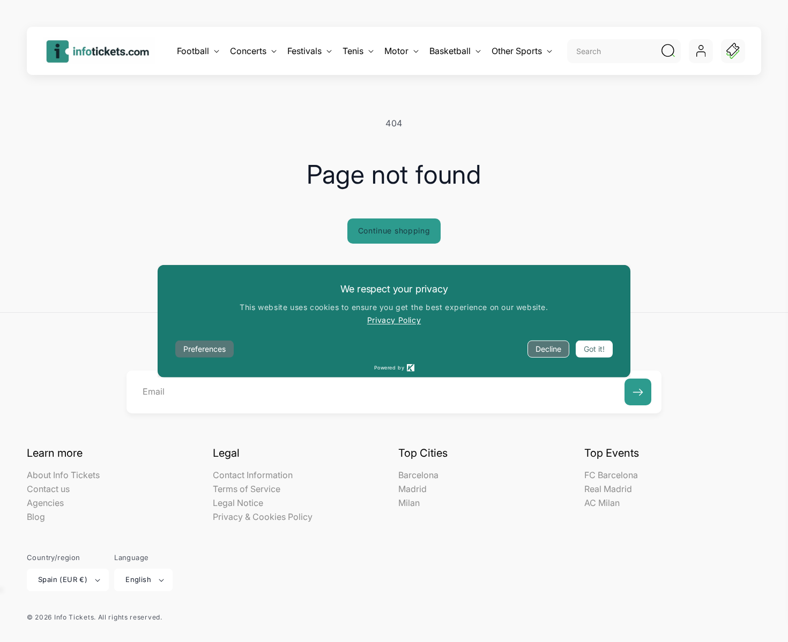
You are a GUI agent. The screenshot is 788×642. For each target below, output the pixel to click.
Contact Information (253, 475)
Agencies (45, 502)
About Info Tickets (63, 475)
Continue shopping (394, 230)
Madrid (412, 489)
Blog (36, 516)
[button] (197, 51)
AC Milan (602, 502)
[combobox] (612, 51)
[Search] (668, 51)
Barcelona (418, 475)
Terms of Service (246, 489)
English (138, 579)
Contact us (48, 489)
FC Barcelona (611, 475)
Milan (409, 502)
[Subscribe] (638, 392)
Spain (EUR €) (62, 579)
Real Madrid (608, 489)
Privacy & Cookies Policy (263, 516)
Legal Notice (238, 502)
